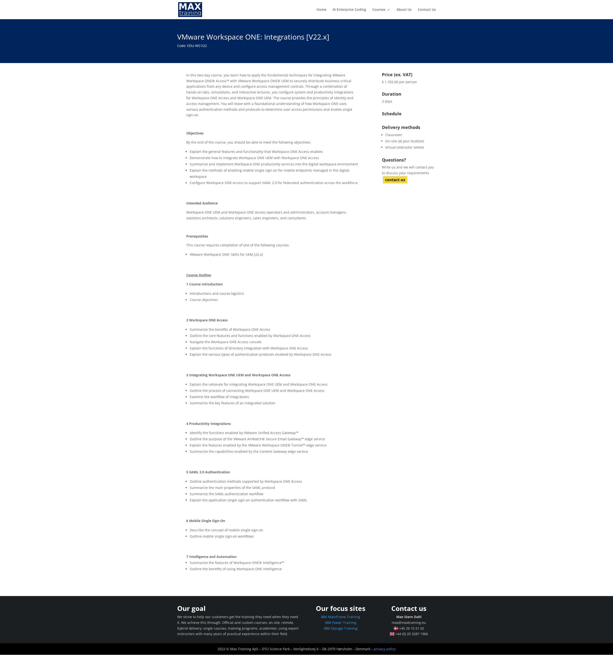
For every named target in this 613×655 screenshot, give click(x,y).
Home (321, 10)
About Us (404, 10)
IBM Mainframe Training (340, 616)
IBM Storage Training (341, 628)
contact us (395, 179)
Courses (379, 10)
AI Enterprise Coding (349, 10)
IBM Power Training (340, 622)
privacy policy (385, 649)
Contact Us (427, 10)
